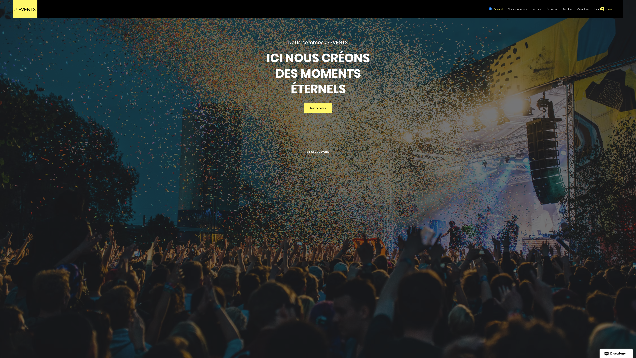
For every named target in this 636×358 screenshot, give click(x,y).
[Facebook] (490, 9)
